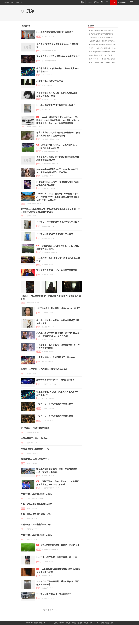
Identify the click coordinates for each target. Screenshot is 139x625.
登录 (113, 2)
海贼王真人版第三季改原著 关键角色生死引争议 (58, 56)
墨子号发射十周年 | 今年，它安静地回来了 (55, 379)
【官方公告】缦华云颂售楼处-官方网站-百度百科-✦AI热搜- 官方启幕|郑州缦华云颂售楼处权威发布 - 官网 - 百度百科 (57, 197)
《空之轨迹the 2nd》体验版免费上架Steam (55, 357)
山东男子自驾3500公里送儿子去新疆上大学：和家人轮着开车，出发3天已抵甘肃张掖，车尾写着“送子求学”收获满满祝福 (103, 37)
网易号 (38, 36)
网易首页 (6, 2)
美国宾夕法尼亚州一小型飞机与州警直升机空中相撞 (44, 369)
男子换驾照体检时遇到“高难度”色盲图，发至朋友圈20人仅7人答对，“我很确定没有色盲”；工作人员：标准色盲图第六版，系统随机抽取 (103, 34)
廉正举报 (104, 623)
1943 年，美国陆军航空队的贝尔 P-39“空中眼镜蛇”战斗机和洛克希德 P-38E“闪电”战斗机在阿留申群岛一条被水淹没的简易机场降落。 (58, 120)
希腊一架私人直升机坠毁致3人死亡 (36, 494)
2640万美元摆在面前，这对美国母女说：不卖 (56, 557)
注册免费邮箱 (122, 2)
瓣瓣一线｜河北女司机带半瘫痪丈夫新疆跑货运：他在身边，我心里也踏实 (103, 51)
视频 (23, 127)
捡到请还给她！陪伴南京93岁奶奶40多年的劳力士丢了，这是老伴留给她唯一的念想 (103, 30)
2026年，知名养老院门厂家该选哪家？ (53, 594)
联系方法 (62, 623)
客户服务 (74, 623)
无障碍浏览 (19, 2)
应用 (12, 2)
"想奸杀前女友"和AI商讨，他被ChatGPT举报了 (58, 308)
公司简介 (56, 623)
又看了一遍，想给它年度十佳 (49, 81)
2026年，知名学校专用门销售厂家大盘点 (54, 234)
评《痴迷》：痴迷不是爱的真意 (35, 428)
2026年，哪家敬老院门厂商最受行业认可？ (55, 105)
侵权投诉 (110, 623)
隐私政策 (80, 623)
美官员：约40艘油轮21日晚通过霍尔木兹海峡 (103, 48)
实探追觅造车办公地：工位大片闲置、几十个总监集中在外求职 (103, 55)
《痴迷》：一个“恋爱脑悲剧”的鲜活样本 (54, 404)
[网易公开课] (89, 2)
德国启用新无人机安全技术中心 (35, 438)
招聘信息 (68, 623)
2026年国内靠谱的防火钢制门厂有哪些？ (54, 32)
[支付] (102, 2)
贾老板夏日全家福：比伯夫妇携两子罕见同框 (56, 270)
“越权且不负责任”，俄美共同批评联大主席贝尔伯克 (103, 41)
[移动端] (82, 2)
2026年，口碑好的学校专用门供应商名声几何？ (57, 221)
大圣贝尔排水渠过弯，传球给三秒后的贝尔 (60, 545)
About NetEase (48, 623)
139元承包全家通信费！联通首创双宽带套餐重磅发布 (103, 44)
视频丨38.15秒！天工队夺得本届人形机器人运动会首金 (103, 59)
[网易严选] (96, 2)
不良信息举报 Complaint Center (92, 623)
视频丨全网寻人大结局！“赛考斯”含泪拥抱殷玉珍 (103, 62)
